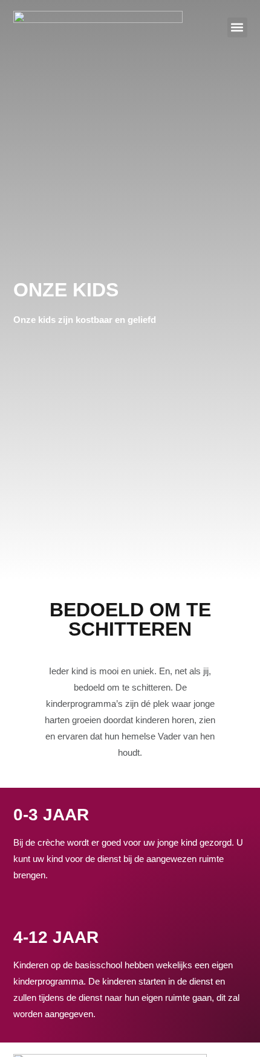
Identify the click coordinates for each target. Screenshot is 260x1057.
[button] (237, 27)
